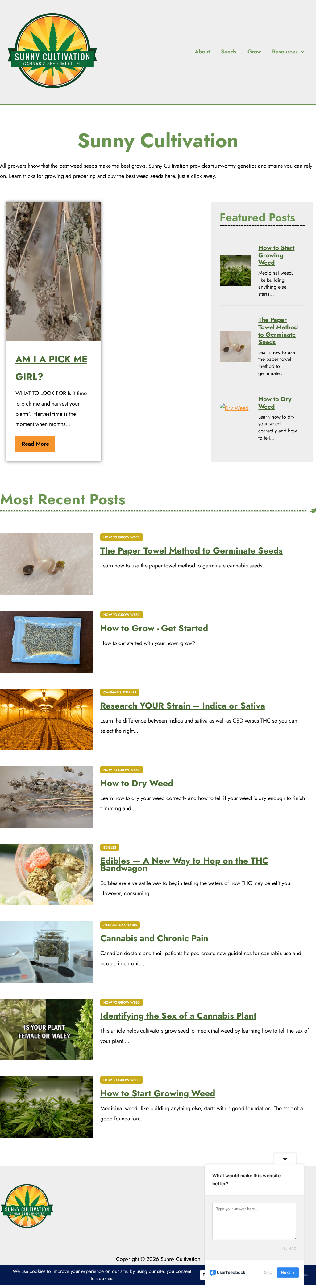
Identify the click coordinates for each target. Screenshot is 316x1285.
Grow (254, 52)
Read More (35, 444)
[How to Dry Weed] (235, 418)
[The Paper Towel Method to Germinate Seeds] (235, 346)
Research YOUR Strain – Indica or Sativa (182, 706)
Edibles (109, 847)
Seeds (228, 52)
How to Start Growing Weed (276, 255)
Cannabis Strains (119, 692)
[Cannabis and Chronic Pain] (46, 952)
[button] (301, 51)
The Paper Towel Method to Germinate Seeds (278, 331)
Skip (268, 1272)
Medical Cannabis (120, 924)
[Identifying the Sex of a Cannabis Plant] (46, 1029)
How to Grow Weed (121, 537)
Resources (285, 52)
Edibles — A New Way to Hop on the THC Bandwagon (184, 864)
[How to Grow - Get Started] (46, 642)
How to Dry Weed (274, 403)
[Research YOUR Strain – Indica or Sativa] (46, 719)
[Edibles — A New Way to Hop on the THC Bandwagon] (46, 874)
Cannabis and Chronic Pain (154, 938)
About (202, 52)
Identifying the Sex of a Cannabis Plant (178, 1016)
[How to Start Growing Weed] (235, 270)
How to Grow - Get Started (154, 628)
